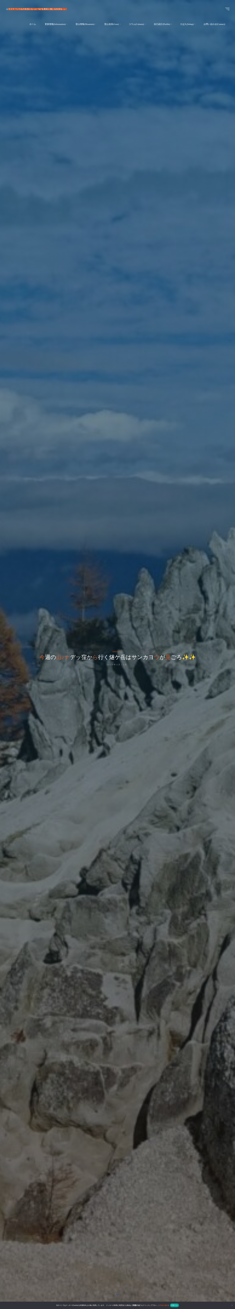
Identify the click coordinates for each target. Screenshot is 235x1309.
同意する (174, 1305)
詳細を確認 (163, 1305)
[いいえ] (232, 1305)
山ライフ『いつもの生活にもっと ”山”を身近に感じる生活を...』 (36, 9)
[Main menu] (227, 9)
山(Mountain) (117, 651)
